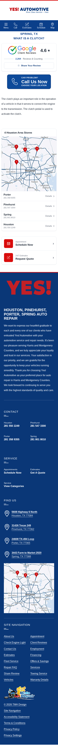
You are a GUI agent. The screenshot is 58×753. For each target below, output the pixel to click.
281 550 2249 (9, 228)
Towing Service (38, 673)
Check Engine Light (15, 642)
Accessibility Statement (16, 716)
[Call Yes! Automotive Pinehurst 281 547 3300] (42, 424)
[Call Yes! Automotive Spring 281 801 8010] (42, 440)
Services (35, 667)
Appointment (37, 636)
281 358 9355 (9, 198)
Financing (35, 655)
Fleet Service (11, 661)
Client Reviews (38, 642)
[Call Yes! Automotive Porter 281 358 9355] (16, 438)
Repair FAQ (10, 667)
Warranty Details (39, 679)
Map (52, 28)
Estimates (27, 28)
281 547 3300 (9, 208)
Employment (37, 648)
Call (15, 28)
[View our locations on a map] (29, 588)
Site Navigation (12, 710)
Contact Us (10, 648)
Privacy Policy (11, 729)
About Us (9, 636)
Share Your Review (31, 65)
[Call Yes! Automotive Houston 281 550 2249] (16, 424)
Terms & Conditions (14, 723)
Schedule (41, 28)
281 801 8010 (9, 218)
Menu (6, 28)
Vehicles (8, 679)
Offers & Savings (39, 661)
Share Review (11, 673)
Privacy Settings (13, 735)
